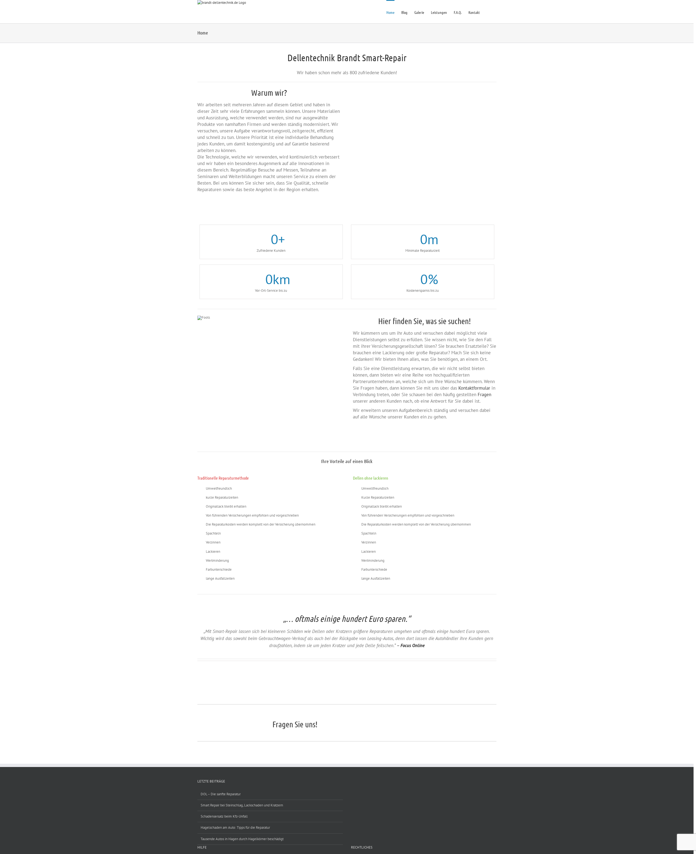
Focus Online (412, 645)
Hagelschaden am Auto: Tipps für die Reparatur (235, 827)
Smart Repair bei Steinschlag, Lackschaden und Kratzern (242, 805)
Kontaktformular (474, 388)
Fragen (484, 395)
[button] (488, 11)
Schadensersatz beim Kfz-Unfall (224, 816)
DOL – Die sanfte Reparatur (221, 794)
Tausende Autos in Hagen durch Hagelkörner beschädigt (242, 839)
